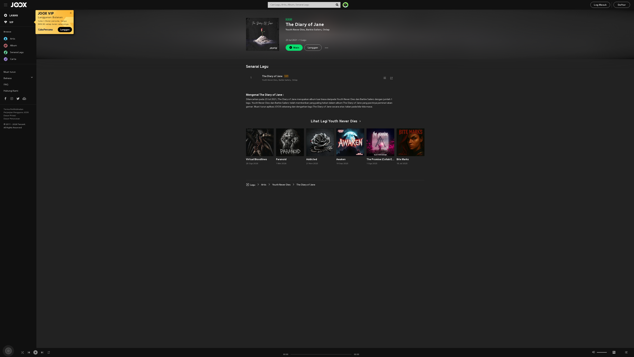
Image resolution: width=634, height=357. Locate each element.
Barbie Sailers (313, 30)
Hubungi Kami (11, 91)
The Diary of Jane (272, 76)
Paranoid (281, 159)
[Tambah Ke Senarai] (385, 78)
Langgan (65, 29)
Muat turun (10, 72)
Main (296, 48)
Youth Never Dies (295, 30)
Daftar (622, 5)
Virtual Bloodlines (256, 159)
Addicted (311, 159)
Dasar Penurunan (12, 119)
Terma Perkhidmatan (13, 109)
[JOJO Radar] (345, 4)
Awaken (341, 159)
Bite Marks (403, 159)
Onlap (326, 30)
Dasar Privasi (10, 116)
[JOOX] (19, 4)
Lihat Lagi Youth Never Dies (334, 121)
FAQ (6, 84)
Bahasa (8, 78)
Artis (263, 185)
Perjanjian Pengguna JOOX (16, 112)
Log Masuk (600, 5)
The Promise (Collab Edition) (380, 159)
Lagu (252, 185)
